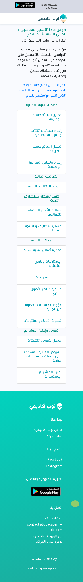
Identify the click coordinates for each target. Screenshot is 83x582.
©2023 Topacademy (41, 559)
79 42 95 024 (52, 518)
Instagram (54, 466)
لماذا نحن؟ (54, 437)
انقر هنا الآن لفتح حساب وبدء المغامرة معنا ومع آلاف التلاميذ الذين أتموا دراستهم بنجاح (42, 90)
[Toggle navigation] (18, 19)
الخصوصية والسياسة (42, 568)
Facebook (55, 460)
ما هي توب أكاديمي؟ (48, 430)
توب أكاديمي (48, 18)
